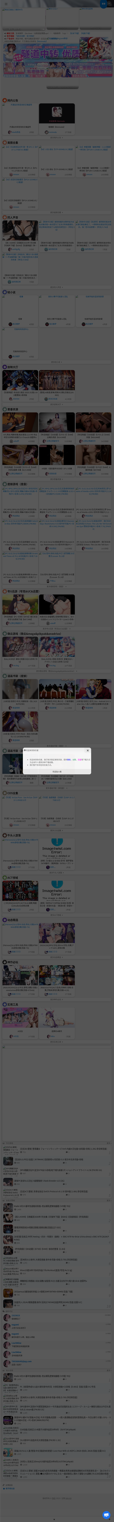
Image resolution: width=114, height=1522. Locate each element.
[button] (106, 1515)
